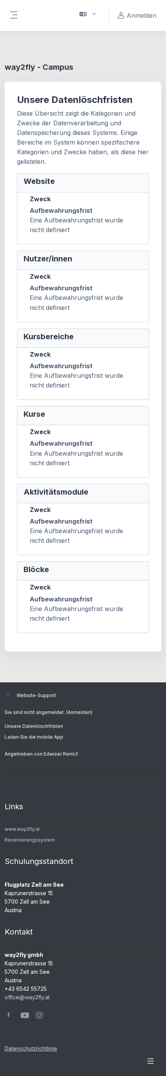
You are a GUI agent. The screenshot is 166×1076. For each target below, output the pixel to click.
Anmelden (79, 712)
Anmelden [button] (141, 15)
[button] (88, 15)
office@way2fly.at (27, 997)
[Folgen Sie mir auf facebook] (9, 1015)
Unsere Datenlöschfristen (34, 726)
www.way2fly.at (22, 829)
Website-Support (36, 695)
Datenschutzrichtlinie (31, 1048)
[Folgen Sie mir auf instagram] (40, 1016)
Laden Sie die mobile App (34, 737)
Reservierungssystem (30, 840)
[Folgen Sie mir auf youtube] (24, 1016)
